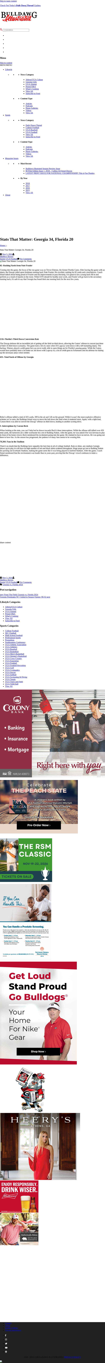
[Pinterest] (52, 563)
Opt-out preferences (13, 1330)
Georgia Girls (31, 82)
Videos (28, 110)
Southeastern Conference (15, 642)
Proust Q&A (31, 86)
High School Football (14, 635)
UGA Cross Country (13, 658)
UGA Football (31, 132)
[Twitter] (52, 548)
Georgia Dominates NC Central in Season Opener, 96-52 (25, 597)
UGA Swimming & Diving (16, 677)
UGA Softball (10, 675)
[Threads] (52, 567)
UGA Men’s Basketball (14, 654)
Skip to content (6, 63)
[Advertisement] (52, 216)
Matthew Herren (6, 256)
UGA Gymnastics (12, 670)
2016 (28, 188)
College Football (32, 128)
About (7, 195)
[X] (52, 575)
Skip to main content (8, 1)
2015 (28, 190)
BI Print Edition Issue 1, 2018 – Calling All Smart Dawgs (49, 171)
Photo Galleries (32, 108)
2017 (28, 186)
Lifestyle (8, 69)
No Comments (26, 259)
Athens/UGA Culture (34, 80)
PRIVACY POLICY (72, 1357)
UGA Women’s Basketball (16, 656)
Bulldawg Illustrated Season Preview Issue (43, 169)
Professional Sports (13, 638)
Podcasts (29, 106)
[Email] (52, 571)
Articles (29, 103)
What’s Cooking (32, 89)
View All (29, 91)
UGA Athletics (11, 647)
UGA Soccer (10, 672)
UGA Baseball (32, 130)
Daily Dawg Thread (34, 125)
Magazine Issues (11, 158)
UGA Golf (9, 668)
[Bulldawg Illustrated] (19, 23)
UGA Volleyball (11, 684)
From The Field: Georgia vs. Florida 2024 (19, 595)
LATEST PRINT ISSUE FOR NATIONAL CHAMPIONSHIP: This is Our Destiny (60, 173)
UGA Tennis (10, 679)
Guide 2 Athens (11, 1328)
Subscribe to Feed (33, 93)
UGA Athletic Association (15, 645)
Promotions (9, 640)
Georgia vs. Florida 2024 (13, 585)
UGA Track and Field (14, 682)
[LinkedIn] (52, 555)
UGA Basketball (12, 652)
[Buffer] (52, 559)
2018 (28, 183)
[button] (6, 65)
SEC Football (10, 633)
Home (3, 245)
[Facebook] (52, 551)
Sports (7, 115)
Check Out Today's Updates (20, 5)
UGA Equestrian (12, 661)
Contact (8, 1323)
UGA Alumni (31, 84)
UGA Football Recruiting (15, 665)
